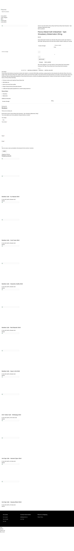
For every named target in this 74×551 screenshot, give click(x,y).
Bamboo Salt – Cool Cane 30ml (10, 240)
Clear (55, 47)
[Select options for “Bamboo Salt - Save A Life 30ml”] (3, 368)
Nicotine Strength (42, 45)
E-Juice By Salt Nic (13, 23)
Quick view (6, 194)
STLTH (50, 23)
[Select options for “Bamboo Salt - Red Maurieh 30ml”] (3, 325)
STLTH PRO (55, 23)
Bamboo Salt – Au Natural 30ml (10, 196)
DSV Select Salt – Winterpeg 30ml (11, 415)
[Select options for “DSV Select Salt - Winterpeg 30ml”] (3, 412)
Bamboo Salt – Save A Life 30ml (11, 371)
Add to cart (41, 59)
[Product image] (10, 184)
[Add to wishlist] (12, 194)
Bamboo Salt (12, 199)
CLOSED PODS (45, 23)
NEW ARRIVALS (4, 23)
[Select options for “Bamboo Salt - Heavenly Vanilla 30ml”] (3, 281)
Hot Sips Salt (12, 461)
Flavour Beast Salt (53, 25)
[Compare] (9, 194)
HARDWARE (29, 23)
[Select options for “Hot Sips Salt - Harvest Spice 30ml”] (3, 456)
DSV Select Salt (13, 417)
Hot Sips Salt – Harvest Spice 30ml (11, 458)
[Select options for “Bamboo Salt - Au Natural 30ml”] (3, 194)
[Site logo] (3, 9)
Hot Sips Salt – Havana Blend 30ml (11, 502)
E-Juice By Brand (22, 23)
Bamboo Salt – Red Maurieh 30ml (11, 327)
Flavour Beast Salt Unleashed (61, 66)
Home (39, 25)
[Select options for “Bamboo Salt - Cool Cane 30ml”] (3, 238)
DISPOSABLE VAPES (37, 23)
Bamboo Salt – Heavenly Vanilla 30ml (12, 284)
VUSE (59, 23)
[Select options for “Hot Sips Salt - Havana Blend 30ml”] (3, 499)
